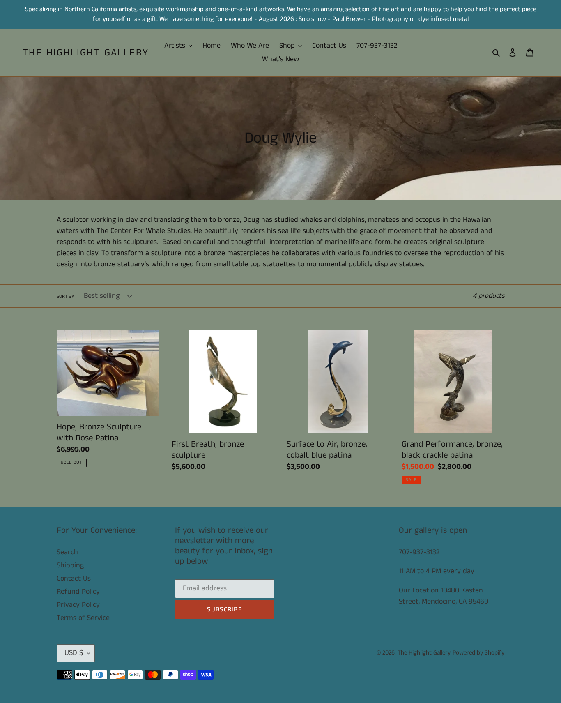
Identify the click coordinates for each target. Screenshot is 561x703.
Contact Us (74, 578)
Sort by (65, 296)
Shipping (70, 565)
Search (67, 552)
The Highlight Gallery (86, 53)
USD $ (73, 653)
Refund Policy (78, 591)
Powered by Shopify (478, 652)
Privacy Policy (78, 604)
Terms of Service (83, 618)
